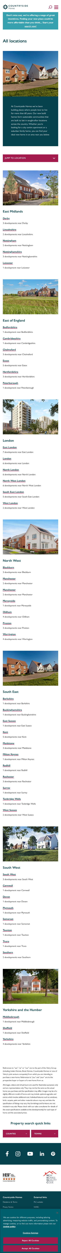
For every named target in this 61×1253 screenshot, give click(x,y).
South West (9, 874)
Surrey (6, 787)
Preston (7, 623)
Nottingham (9, 240)
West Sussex (10, 810)
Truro (6, 941)
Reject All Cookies (30, 1240)
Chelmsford (9, 349)
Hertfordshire (10, 371)
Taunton (7, 930)
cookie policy (9, 1226)
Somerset (8, 918)
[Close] (57, 1212)
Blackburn (8, 567)
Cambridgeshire (11, 338)
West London (10, 503)
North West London (14, 480)
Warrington (9, 634)
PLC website (38, 1202)
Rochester (8, 776)
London (7, 458)
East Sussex (9, 720)
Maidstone (8, 743)
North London (11, 469)
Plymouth (8, 907)
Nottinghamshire (12, 251)
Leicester (8, 262)
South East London (13, 491)
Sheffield (7, 1028)
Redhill (6, 765)
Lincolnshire (9, 229)
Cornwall (8, 885)
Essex (6, 360)
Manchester (9, 578)
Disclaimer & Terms (10, 1202)
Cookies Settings (30, 1233)
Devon (6, 896)
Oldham (7, 611)
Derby (6, 218)
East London (10, 447)
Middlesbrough (11, 1016)
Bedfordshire (10, 327)
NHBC (36, 1207)
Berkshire (8, 698)
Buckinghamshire (12, 709)
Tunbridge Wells (12, 798)
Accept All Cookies (30, 1248)
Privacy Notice (8, 1207)
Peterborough (10, 383)
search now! (30, 26)
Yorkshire (8, 1039)
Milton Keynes (10, 754)
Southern (8, 952)
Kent (5, 732)
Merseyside (9, 600)
